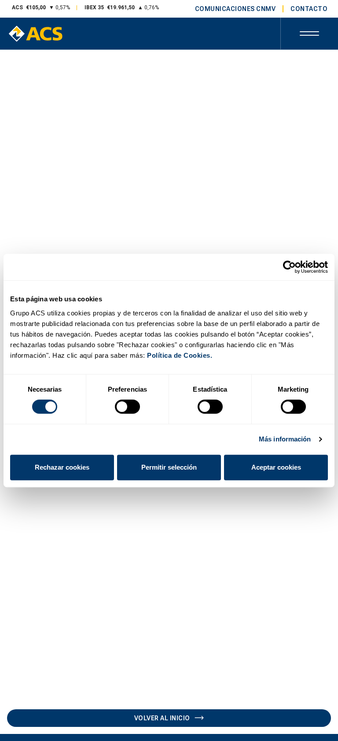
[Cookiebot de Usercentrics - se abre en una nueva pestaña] (289, 267)
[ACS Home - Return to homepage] (35, 33)
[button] (309, 33)
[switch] (127, 407)
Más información (285, 439)
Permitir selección (169, 467)
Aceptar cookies (276, 467)
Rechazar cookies (62, 467)
